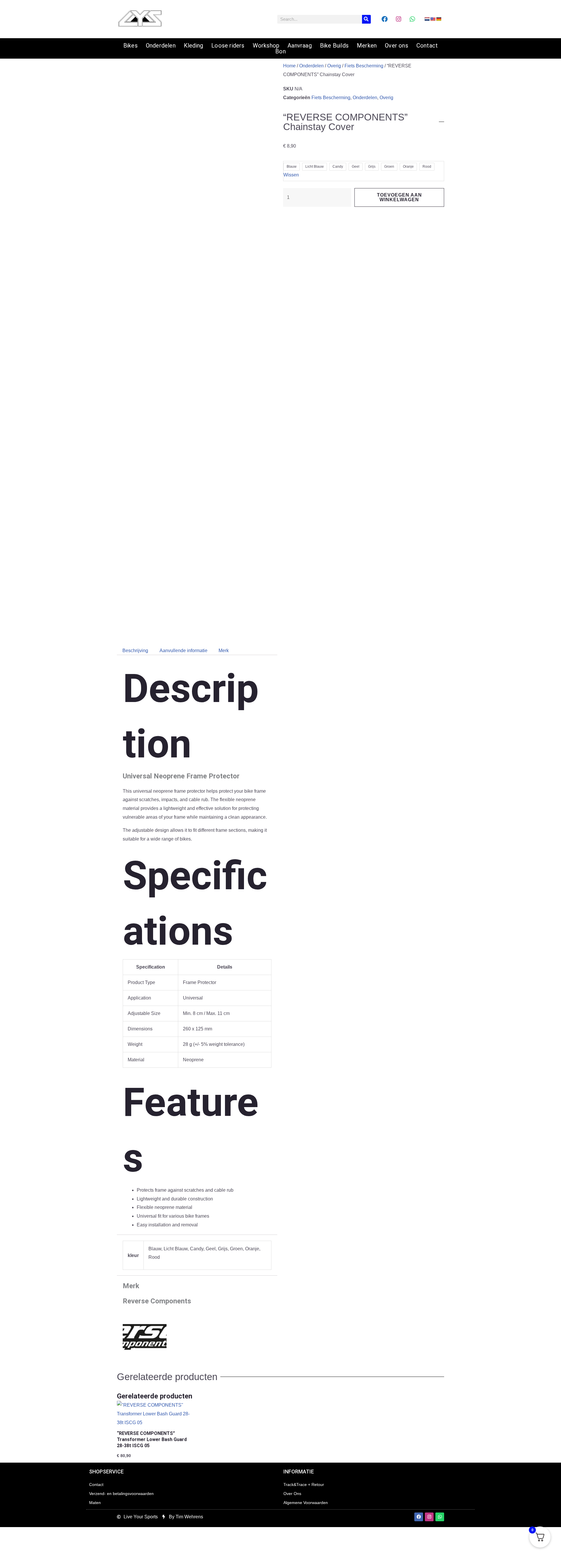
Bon (280, 51)
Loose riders (227, 45)
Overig (334, 65)
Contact (427, 45)
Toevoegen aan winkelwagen (399, 197)
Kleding (193, 45)
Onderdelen (161, 45)
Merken (367, 45)
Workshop (266, 45)
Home (289, 65)
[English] (432, 19)
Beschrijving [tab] (135, 650)
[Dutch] (427, 19)
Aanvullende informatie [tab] (183, 650)
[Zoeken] (366, 19)
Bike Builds (334, 45)
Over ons (396, 45)
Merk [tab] (224, 650)
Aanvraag (300, 45)
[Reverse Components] (145, 1333)
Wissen (291, 174)
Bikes (130, 45)
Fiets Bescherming (363, 65)
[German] (438, 19)
